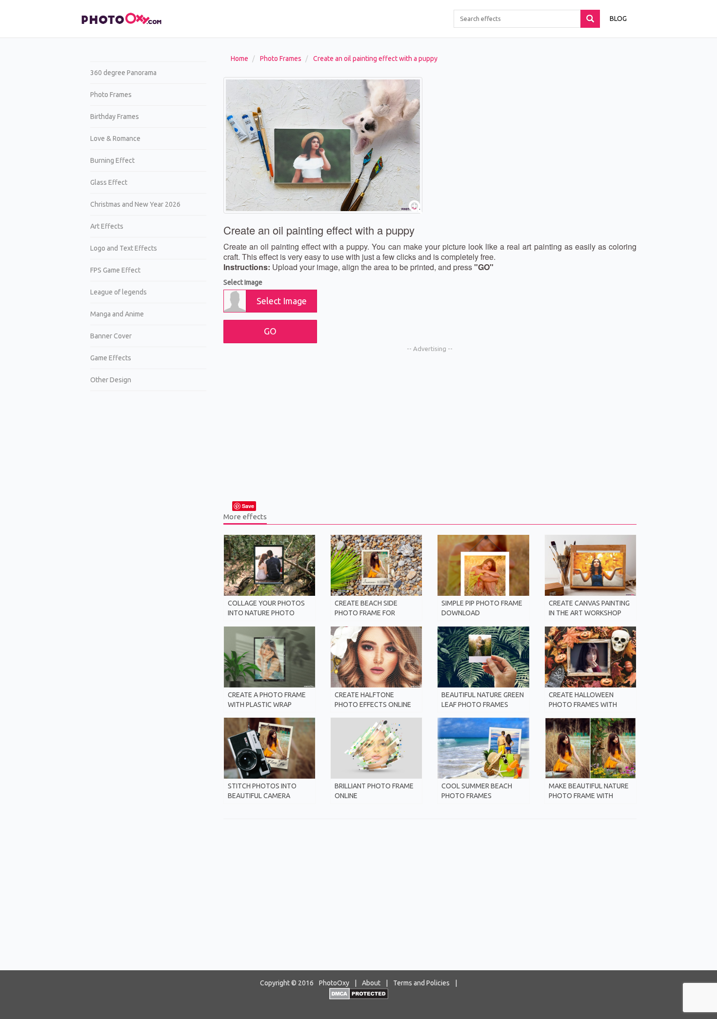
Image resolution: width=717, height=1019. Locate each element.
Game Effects (110, 358)
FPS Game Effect (115, 270)
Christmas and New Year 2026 (135, 204)
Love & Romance (115, 138)
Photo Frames (111, 94)
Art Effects (106, 226)
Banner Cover (111, 336)
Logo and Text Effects (123, 248)
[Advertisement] (144, 549)
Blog (618, 18)
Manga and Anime (117, 314)
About (371, 983)
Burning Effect (112, 160)
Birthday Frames (114, 116)
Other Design (110, 380)
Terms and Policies (421, 983)
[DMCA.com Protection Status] (358, 993)
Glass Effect (108, 182)
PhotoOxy (334, 983)
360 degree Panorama (123, 73)
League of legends (118, 292)
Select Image (242, 282)
